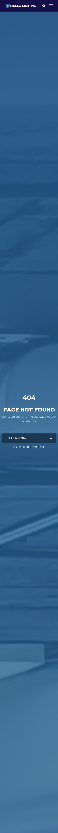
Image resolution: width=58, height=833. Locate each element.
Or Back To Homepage (29, 447)
